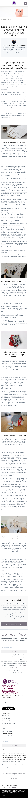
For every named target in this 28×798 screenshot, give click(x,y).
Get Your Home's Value (8, 723)
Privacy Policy (14, 778)
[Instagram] (5, 702)
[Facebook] (2, 702)
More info (15, 792)
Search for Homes (7, 731)
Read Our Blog (6, 718)
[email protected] (11, 787)
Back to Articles (7, 19)
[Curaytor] (8, 710)
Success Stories (6, 721)
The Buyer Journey (7, 728)
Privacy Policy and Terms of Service (11, 761)
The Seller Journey (7, 726)
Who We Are (5, 715)
